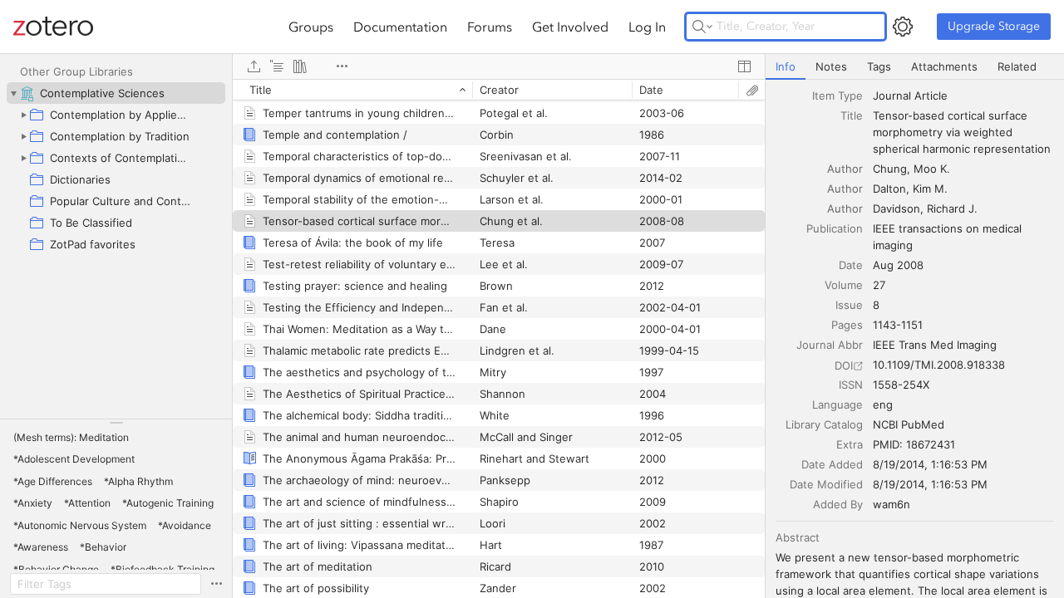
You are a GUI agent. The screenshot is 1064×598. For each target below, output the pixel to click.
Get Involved (570, 26)
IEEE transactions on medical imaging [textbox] (949, 237)
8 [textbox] (876, 304)
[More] (341, 66)
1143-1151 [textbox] (898, 324)
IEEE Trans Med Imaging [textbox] (935, 344)
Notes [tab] (831, 66)
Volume (844, 285)
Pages (847, 324)
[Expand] (23, 114)
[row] (499, 89)
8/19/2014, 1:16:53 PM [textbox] (930, 464)
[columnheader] (352, 90)
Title (851, 115)
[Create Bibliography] (300, 66)
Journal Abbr (829, 344)
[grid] (499, 338)
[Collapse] (13, 93)
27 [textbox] (879, 285)
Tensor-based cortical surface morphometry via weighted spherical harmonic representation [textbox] (962, 132)
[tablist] (915, 67)
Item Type (837, 95)
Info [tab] (786, 66)
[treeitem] (116, 93)
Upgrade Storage (994, 26)
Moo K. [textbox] (932, 168)
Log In (647, 26)
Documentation (400, 26)
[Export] (253, 66)
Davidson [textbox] (896, 208)
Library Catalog (824, 424)
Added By (838, 504)
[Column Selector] (744, 66)
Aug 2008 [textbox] (898, 265)
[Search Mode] (702, 26)
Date (851, 265)
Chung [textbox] (890, 168)
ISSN (851, 384)
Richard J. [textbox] (952, 208)
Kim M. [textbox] (930, 188)
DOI (844, 365)
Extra (849, 444)
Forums (489, 26)
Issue (849, 304)
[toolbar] (499, 66)
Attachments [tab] (944, 66)
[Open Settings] (903, 26)
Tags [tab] (879, 66)
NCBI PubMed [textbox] (908, 424)
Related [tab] (1017, 66)
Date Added (832, 464)
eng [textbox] (883, 404)
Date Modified (826, 484)
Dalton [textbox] (889, 188)
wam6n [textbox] (891, 504)
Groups (310, 26)
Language (837, 404)
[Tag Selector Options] (216, 584)
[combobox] (963, 95)
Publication (834, 228)
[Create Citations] (277, 66)
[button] (71, 437)
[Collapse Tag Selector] (116, 422)
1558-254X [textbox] (901, 384)
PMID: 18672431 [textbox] (914, 444)
